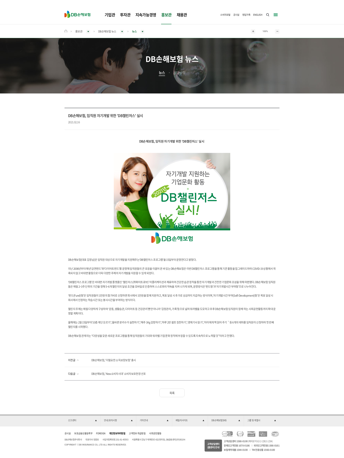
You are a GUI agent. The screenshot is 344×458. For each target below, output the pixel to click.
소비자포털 (225, 14)
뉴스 (162, 73)
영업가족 (246, 14)
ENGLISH (257, 14)
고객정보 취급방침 (137, 433)
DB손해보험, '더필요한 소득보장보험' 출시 (113, 360)
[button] (82, 420)
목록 (172, 393)
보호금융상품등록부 (83, 433)
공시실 (236, 14)
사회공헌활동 (155, 433)
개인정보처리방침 (117, 433)
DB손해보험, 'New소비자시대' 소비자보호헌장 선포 (118, 374)
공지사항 (179, 73)
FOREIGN (100, 433)
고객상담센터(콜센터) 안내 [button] (213, 445)
